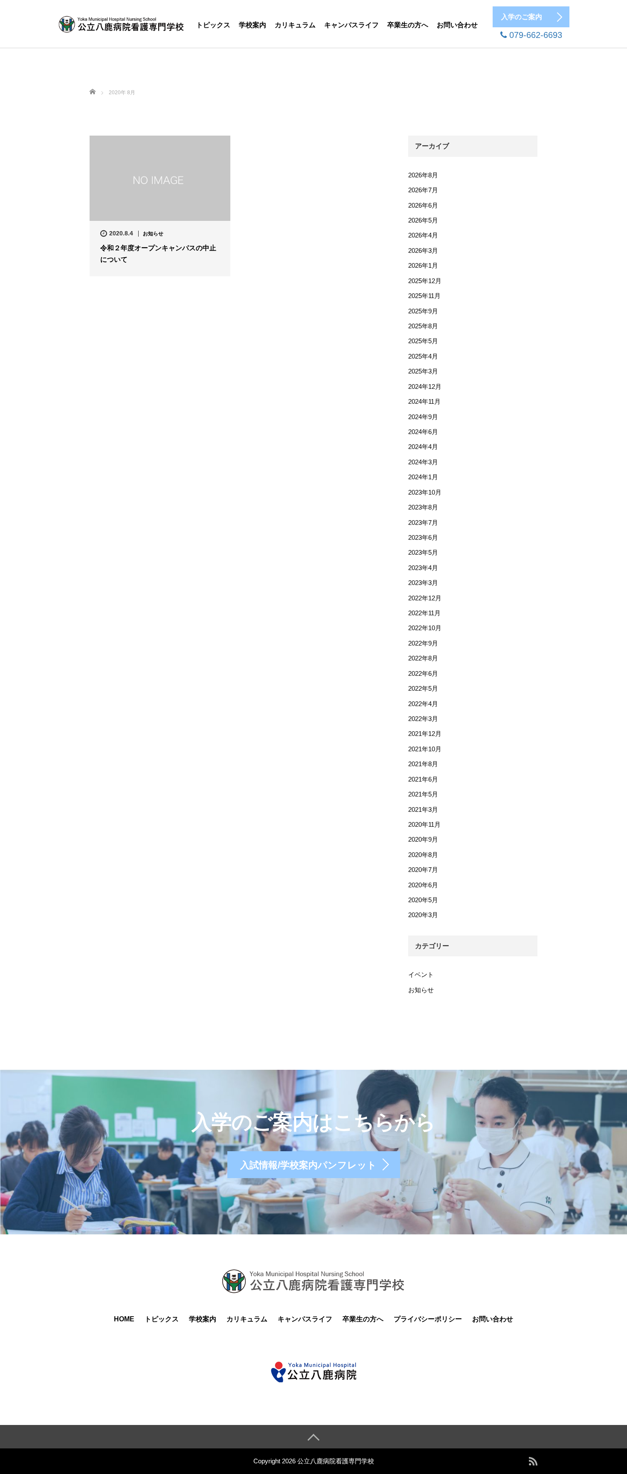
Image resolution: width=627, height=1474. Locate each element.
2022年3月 (423, 718)
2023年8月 (423, 507)
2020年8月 (423, 854)
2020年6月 (423, 885)
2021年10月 (424, 749)
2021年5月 (423, 794)
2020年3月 (423, 914)
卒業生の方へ (407, 25)
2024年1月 (423, 477)
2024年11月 (424, 401)
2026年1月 (423, 265)
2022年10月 (424, 627)
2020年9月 (423, 839)
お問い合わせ (457, 25)
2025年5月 (423, 341)
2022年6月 (423, 673)
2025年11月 (424, 295)
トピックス (213, 25)
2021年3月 (423, 809)
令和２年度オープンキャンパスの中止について (158, 253)
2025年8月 (423, 326)
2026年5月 (423, 220)
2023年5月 (423, 552)
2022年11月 (424, 613)
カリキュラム (295, 25)
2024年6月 (423, 431)
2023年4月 (423, 567)
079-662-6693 (534, 35)
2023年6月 (423, 537)
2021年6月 (423, 779)
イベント (421, 974)
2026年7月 (423, 190)
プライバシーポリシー (428, 1319)
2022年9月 (423, 643)
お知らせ (153, 234)
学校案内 (252, 25)
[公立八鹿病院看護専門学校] (122, 23)
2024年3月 (423, 462)
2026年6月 (423, 205)
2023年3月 (423, 582)
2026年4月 (423, 235)
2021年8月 (423, 763)
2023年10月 (424, 492)
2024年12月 (424, 386)
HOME (124, 1319)
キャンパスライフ (351, 25)
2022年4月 (423, 703)
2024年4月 (423, 446)
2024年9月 (423, 416)
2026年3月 (423, 250)
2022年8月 (423, 658)
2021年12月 (424, 733)
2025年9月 (423, 311)
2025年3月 (423, 371)
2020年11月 (424, 824)
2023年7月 (423, 522)
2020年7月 (423, 869)
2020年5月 (423, 900)
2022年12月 (424, 598)
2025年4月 (423, 356)
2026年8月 (423, 175)
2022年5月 (423, 688)
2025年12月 (424, 280)
